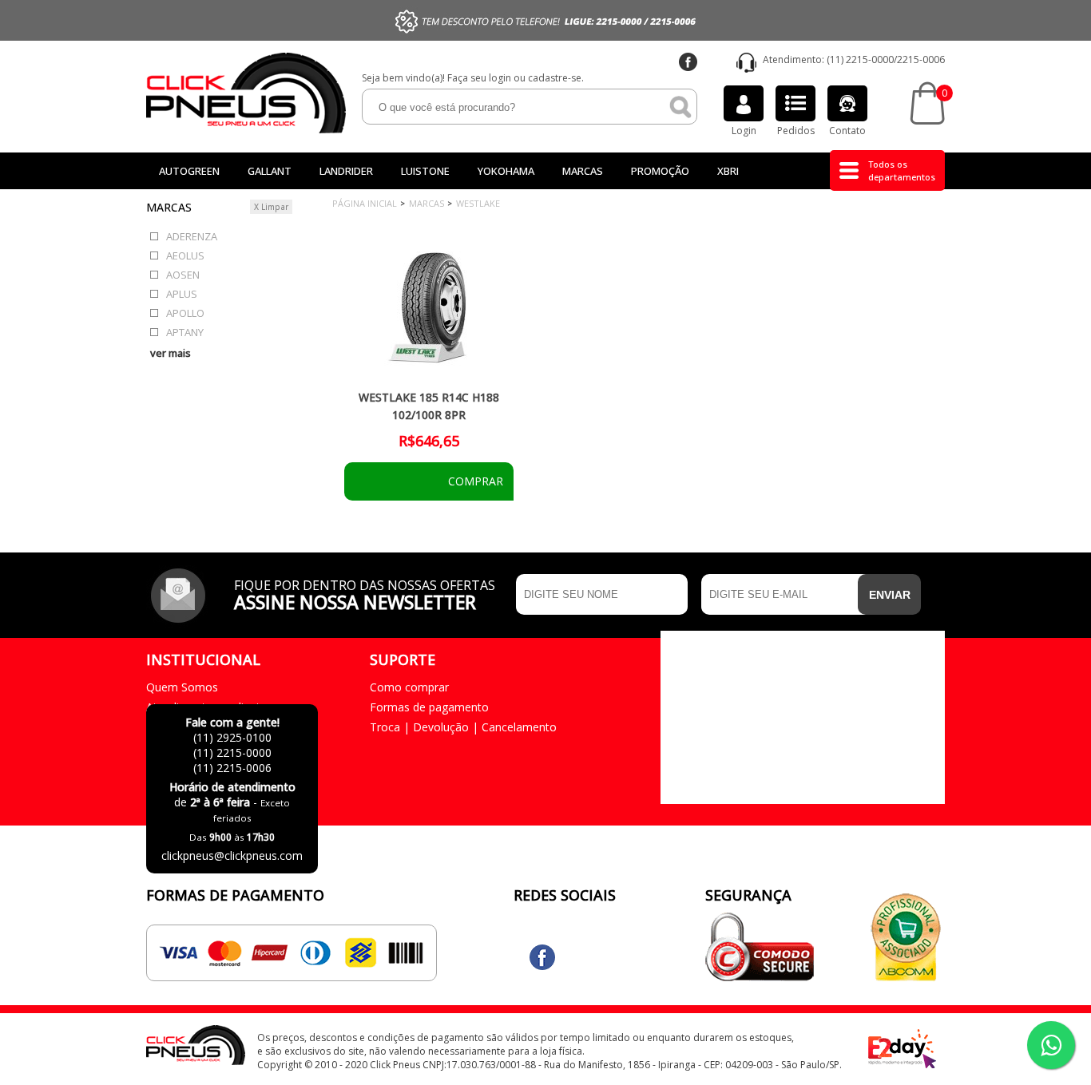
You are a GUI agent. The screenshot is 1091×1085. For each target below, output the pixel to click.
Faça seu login (479, 78)
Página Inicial (364, 203)
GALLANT (270, 171)
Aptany (185, 332)
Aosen (183, 274)
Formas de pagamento (429, 707)
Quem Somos (182, 687)
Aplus (181, 294)
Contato (847, 130)
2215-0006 (921, 59)
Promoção (660, 171)
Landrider (346, 171)
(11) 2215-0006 (232, 767)
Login (744, 130)
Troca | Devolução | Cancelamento (463, 727)
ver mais (170, 353)
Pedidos (796, 130)
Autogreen (189, 171)
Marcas (582, 171)
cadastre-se (554, 78)
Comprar (474, 481)
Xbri (728, 171)
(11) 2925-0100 (232, 737)
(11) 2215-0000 (860, 59)
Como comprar (409, 687)
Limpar (271, 206)
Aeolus (185, 255)
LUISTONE (425, 171)
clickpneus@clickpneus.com (232, 855)
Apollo (185, 313)
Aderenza (191, 236)
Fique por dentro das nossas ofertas (364, 593)
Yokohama (506, 171)
